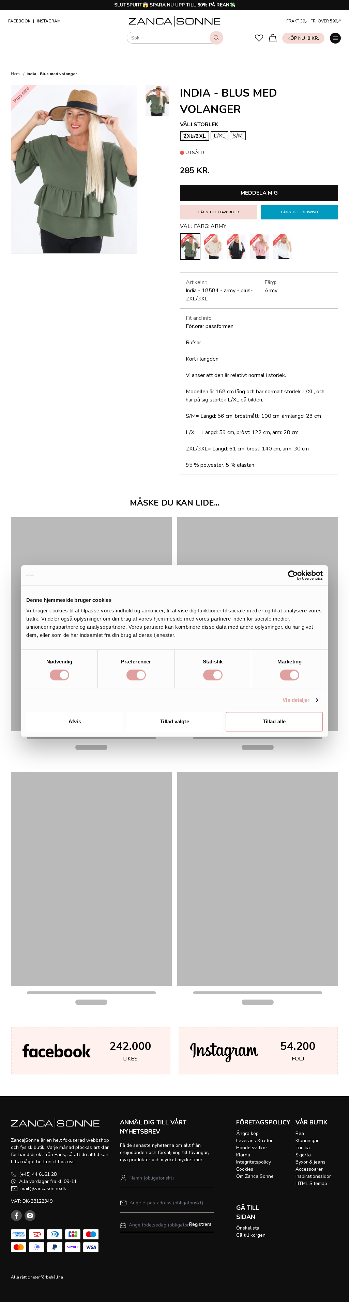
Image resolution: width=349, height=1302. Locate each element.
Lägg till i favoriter (218, 212)
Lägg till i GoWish (299, 212)
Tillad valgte (174, 721)
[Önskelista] (259, 38)
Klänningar (307, 1140)
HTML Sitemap (311, 1183)
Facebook (19, 21)
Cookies (244, 1169)
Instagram (49, 21)
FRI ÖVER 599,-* (325, 21)
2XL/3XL (194, 136)
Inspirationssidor (313, 1176)
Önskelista (247, 1228)
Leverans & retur (254, 1140)
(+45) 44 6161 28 (38, 1174)
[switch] (136, 675)
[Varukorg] (273, 38)
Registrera (200, 1224)
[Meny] (335, 38)
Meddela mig (259, 193)
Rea (299, 1133)
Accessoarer (309, 1169)
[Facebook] (16, 1215)
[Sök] (216, 38)
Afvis (75, 721)
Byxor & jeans (310, 1162)
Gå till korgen (250, 1235)
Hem (15, 74)
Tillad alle (274, 721)
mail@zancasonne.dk (43, 1188)
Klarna (243, 1155)
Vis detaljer (296, 700)
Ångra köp (247, 1133)
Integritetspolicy (253, 1162)
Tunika (302, 1147)
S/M (238, 135)
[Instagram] (30, 1215)
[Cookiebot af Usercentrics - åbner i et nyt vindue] (293, 575)
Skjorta (303, 1155)
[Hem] (175, 21)
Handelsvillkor (251, 1147)
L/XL (219, 135)
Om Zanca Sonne (255, 1176)
